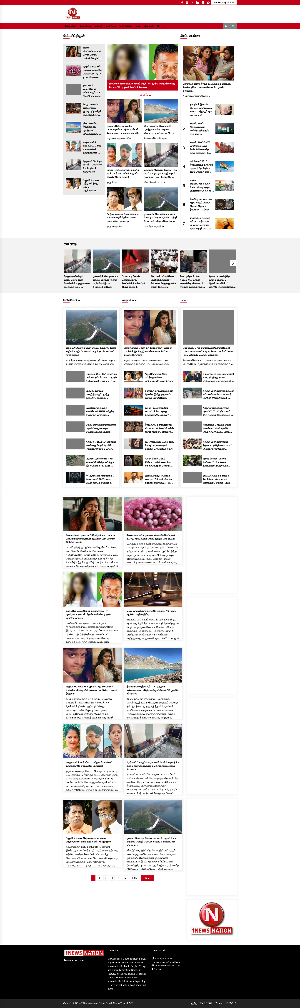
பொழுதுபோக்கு (85, 26)
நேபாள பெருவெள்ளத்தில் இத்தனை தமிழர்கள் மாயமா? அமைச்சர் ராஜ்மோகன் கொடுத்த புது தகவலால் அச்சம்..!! (217, 446)
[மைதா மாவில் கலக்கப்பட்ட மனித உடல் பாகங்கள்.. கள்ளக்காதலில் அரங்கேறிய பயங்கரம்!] (73, 146)
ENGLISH (206, 1003)
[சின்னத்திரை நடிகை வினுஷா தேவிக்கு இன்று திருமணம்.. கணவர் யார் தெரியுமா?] (133, 393)
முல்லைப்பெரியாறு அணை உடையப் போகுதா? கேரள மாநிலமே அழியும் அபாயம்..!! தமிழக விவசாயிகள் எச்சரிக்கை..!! (160, 218)
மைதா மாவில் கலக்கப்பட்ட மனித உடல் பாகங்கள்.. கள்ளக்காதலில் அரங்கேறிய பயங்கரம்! (92, 148)
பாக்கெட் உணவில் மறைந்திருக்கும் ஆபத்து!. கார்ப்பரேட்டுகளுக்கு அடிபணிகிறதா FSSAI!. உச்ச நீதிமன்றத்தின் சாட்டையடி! (99, 395)
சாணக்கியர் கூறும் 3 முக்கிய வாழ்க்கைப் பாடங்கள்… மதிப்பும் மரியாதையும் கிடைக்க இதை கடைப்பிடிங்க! (201, 223)
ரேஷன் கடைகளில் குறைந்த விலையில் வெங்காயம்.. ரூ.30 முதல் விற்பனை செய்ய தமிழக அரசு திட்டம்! (92, 72)
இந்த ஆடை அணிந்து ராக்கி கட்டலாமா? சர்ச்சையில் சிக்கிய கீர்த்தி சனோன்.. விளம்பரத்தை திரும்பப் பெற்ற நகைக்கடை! (160, 428)
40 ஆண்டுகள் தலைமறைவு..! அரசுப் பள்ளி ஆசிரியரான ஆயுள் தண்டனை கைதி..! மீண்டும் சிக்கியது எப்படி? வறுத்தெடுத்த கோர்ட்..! (100, 479)
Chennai (157, 969)
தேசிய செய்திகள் (125, 26)
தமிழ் (194, 1003)
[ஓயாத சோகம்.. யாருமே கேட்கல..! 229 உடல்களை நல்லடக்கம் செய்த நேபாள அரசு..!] (192, 460)
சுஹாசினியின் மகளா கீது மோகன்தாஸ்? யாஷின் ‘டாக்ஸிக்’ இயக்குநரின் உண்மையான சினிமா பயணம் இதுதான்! (124, 130)
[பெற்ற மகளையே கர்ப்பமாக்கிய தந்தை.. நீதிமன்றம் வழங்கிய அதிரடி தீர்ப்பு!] (73, 108)
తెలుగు (219, 1003)
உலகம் (138, 26)
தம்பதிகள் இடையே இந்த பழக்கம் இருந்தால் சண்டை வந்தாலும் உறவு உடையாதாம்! (201, 109)
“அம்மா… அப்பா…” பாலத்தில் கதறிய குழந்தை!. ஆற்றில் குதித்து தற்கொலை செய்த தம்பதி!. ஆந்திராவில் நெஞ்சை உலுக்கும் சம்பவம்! (101, 446)
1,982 (134, 878)
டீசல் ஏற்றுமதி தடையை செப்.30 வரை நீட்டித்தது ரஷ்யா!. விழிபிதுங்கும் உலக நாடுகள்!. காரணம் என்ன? (218, 378)
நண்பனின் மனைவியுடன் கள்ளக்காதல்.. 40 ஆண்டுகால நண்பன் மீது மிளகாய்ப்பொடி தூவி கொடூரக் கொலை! (92, 91)
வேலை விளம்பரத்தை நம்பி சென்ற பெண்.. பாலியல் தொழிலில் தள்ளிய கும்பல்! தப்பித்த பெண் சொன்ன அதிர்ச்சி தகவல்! (92, 53)
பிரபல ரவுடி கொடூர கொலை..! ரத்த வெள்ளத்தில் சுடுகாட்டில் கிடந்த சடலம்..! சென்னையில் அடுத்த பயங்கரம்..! (133, 282)
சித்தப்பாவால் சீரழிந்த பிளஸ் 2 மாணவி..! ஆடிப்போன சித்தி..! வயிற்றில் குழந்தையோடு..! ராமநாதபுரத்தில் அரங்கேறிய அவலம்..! (222, 282)
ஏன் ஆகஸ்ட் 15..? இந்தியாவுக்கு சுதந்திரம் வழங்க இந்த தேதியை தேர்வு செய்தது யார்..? (201, 166)
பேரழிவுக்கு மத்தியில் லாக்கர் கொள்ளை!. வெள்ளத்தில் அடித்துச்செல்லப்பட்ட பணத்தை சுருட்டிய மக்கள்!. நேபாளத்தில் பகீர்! (218, 428)
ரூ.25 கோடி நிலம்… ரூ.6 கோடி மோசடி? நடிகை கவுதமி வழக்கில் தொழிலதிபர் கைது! (159, 445)
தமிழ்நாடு (98, 26)
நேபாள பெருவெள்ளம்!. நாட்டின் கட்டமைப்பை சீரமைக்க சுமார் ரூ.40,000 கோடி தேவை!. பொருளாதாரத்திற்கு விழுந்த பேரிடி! (218, 395)
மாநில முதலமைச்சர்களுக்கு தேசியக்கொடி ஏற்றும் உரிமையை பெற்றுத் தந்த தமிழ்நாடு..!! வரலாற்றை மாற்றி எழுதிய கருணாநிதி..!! (201, 185)
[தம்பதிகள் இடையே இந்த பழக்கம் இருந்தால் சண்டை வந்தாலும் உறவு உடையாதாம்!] (224, 109)
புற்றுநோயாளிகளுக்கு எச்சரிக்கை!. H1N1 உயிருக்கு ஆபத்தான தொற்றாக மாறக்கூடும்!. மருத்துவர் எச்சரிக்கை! (100, 412)
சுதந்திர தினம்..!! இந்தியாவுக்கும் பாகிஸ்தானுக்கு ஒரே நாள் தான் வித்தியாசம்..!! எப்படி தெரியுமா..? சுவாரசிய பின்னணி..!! (200, 129)
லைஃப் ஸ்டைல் (111, 26)
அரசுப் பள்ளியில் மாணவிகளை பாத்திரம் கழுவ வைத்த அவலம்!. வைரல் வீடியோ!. (101, 428)
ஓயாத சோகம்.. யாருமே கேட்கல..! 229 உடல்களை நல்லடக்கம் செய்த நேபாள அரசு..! (215, 462)
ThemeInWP (126, 1003)
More (159, 26)
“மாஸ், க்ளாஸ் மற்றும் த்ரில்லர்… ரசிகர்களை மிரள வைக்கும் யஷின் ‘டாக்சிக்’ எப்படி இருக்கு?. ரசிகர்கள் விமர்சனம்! (158, 462)
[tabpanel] (142, 67)
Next (233, 263)
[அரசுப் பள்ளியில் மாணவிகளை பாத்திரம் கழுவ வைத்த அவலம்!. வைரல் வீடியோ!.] (75, 426)
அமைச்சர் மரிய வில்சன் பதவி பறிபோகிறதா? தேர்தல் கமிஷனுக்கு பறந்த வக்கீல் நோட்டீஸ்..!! (163, 281)
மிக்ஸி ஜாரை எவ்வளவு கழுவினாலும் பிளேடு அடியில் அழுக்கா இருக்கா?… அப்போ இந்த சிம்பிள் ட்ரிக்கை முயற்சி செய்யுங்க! (201, 204)
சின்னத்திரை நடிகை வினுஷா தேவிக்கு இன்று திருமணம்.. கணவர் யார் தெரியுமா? (159, 394)
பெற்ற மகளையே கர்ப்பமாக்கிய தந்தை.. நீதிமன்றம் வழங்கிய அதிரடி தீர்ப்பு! (92, 110)
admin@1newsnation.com (167, 965)
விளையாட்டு (148, 26)
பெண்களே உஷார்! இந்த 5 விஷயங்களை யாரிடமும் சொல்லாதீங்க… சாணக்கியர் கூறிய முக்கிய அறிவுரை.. (207, 87)
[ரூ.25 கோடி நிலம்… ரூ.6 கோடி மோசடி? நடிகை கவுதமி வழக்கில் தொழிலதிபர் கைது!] (133, 443)
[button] (226, 26)
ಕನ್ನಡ (231, 1003)
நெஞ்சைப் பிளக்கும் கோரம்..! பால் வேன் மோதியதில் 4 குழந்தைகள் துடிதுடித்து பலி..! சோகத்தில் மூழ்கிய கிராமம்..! (92, 167)
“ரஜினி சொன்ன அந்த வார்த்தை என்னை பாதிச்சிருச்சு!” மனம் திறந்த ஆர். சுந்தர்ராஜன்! (91, 185)
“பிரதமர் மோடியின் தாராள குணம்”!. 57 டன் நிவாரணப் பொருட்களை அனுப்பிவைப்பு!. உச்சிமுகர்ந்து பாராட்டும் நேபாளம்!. (217, 412)
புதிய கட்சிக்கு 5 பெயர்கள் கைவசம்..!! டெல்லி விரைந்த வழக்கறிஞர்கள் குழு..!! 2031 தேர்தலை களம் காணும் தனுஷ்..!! (159, 479)
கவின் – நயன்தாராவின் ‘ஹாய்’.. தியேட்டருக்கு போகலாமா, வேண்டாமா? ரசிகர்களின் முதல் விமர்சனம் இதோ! (159, 412)
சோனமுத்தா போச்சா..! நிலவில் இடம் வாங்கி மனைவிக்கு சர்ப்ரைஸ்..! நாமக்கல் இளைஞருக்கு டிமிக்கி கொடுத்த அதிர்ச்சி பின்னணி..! (193, 282)
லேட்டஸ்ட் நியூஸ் (70, 26)
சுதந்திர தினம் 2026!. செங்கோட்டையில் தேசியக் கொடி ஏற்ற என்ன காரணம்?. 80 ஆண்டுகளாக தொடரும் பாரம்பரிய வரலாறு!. (201, 148)
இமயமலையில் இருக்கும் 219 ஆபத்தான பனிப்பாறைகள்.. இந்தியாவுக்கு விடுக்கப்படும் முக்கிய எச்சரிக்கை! (90, 129)
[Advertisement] (211, 543)
